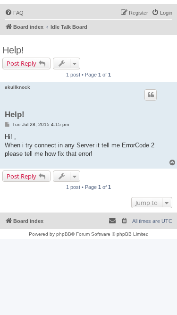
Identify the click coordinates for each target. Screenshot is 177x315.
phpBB (63, 234)
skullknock (17, 87)
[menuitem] (14, 12)
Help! (13, 50)
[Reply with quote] (150, 95)
